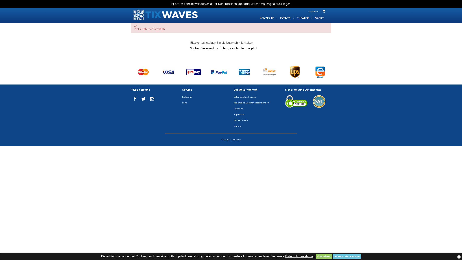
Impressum (239, 114)
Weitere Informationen (347, 256)
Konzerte (267, 18)
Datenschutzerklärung (300, 256)
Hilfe (184, 102)
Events (285, 18)
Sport (319, 18)
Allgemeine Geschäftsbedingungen (251, 102)
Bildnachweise (241, 120)
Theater (303, 18)
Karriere (237, 126)
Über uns (238, 108)
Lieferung (187, 97)
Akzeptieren (324, 256)
